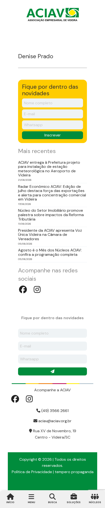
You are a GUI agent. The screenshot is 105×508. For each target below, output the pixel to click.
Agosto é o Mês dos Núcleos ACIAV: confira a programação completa (50, 252)
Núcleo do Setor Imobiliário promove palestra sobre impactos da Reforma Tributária (51, 214)
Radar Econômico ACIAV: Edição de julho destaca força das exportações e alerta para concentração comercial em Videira (52, 192)
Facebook (23, 289)
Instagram (37, 289)
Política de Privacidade (32, 471)
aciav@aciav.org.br (54, 420)
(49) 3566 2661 (54, 410)
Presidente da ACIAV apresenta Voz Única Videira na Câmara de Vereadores (50, 234)
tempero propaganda (74, 471)
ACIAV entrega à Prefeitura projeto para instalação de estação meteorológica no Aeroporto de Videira (49, 168)
